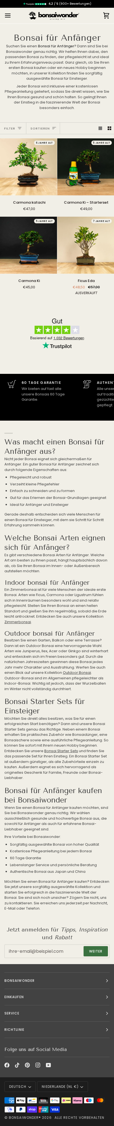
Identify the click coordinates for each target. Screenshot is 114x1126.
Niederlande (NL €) (60, 1086)
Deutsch (18, 1086)
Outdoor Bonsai (77, 672)
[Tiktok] (17, 1065)
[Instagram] (37, 1065)
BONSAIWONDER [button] (19, 980)
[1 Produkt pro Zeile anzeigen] (100, 128)
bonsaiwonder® (25, 1117)
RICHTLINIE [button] (14, 1029)
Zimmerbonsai (17, 622)
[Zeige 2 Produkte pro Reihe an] (109, 128)
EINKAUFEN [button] (14, 997)
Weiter (95, 951)
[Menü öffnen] (12, 16)
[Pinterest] (27, 1065)
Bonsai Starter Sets (61, 751)
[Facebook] (6, 1065)
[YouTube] (48, 1065)
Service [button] (12, 1013)
